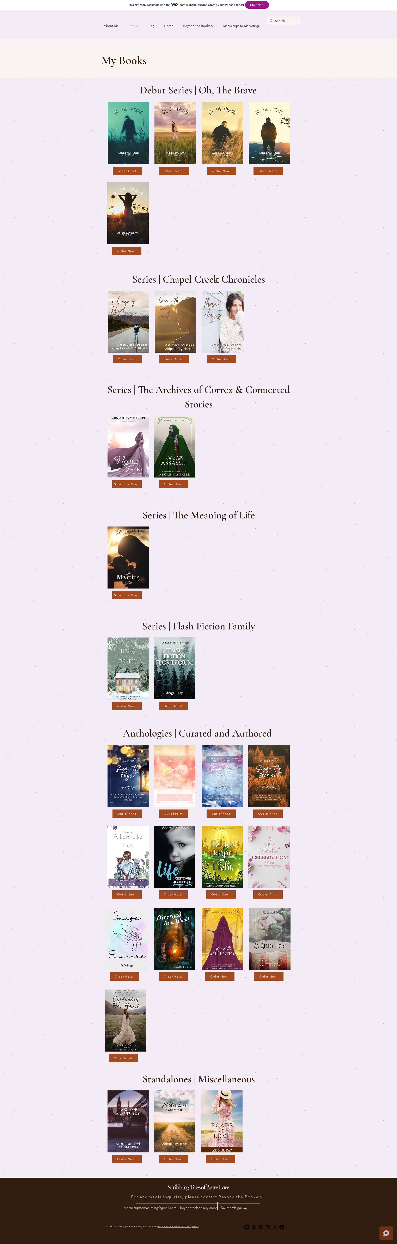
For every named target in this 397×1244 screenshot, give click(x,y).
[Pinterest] (260, 1227)
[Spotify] (253, 1227)
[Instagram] (267, 1227)
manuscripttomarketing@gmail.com (150, 1208)
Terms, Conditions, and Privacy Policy (181, 1226)
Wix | (160, 1226)
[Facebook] (281, 1227)
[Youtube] (246, 1227)
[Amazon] (274, 1227)
